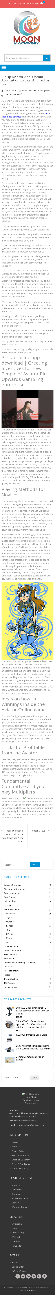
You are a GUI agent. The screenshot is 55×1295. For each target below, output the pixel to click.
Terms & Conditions (21, 1164)
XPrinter (10, 934)
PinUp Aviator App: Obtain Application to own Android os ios (25, 80)
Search (34, 1077)
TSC (8, 929)
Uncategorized (44, 90)
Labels (7, 942)
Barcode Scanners (12, 885)
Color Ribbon (10, 901)
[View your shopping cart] (41, 3)
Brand (14, 1262)
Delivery (15, 1202)
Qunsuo (10, 921)
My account (17, 1223)
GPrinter (8, 905)
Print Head (9, 958)
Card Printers (10, 897)
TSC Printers (9, 983)
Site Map (16, 1194)
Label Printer (10, 913)
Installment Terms (20, 1198)
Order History (18, 1232)
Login (14, 1228)
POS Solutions (10, 954)
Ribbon (7, 974)
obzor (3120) (38, 830)
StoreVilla (31, 1290)
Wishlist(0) (34, 3)
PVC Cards (9, 966)
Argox (9, 917)
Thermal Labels (11, 979)
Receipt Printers (11, 970)
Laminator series (12, 946)
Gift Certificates (19, 1271)
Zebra (9, 938)
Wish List (16, 1237)
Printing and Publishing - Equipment (20, 962)
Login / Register (18, 3)
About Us (16, 1146)
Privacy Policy (18, 1151)
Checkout (16, 1241)
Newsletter (17, 1245)
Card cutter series (12, 893)
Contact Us (17, 1189)
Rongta (9, 925)
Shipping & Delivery (21, 1159)
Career (15, 1142)
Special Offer (18, 1266)
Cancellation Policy (20, 1168)
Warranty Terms (19, 1207)
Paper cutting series (13, 950)
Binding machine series (15, 889)
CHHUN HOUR (10, 90)
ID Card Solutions (12, 909)
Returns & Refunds (20, 1155)
